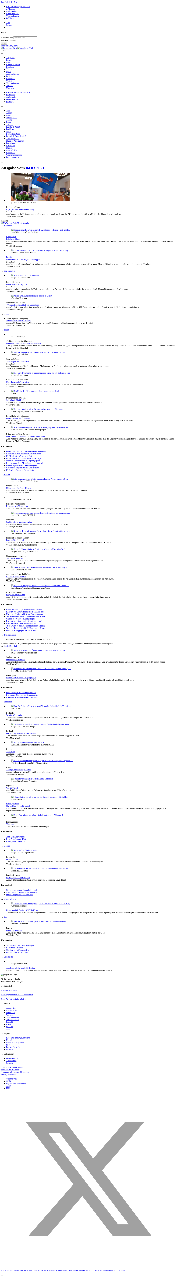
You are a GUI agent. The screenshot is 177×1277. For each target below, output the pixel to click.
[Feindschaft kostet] (40, 230)
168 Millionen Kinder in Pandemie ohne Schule (25, 616)
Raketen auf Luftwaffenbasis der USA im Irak (25, 612)
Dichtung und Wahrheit (15, 659)
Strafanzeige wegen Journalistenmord (21, 890)
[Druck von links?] (24, 850)
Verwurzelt (10, 751)
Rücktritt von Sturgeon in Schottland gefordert (25, 621)
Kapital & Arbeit (13, 64)
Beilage (9, 76)
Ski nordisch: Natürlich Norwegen (20, 945)
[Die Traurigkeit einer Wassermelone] (40, 724)
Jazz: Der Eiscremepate (15, 837)
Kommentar (11, 237)
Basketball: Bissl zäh (14, 948)
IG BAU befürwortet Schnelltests (20, 470)
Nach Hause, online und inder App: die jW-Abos (12, 1068)
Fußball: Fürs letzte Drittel (17, 952)
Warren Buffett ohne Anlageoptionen (21, 678)
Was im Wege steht (14, 715)
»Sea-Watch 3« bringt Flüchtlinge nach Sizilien (25, 626)
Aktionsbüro (11, 11)
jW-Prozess (10, 9)
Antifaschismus (12, 74)
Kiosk (8, 1024)
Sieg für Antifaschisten (15, 595)
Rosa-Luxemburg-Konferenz (18, 6)
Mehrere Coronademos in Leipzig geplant (23, 461)
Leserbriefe (10, 78)
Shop (8, 1045)
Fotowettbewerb (13, 1047)
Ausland (9, 62)
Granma (9, 1049)
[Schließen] (2, 1275)
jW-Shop (9, 18)
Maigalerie (10, 1040)
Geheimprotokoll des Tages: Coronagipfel (23, 259)
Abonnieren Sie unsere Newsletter (15, 1072)
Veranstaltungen (12, 16)
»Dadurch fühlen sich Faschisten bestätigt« (23, 343)
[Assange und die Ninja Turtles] (42, 761)
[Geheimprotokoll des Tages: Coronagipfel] (40, 250)
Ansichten (7, 225)
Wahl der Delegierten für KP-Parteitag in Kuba (25, 628)
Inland (8, 60)
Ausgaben (10, 57)
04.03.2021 (35, 168)
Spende (9, 25)
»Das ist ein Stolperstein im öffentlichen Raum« (25, 436)
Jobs (8, 1029)
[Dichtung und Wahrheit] (39, 650)
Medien (7, 846)
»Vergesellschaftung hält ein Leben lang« (23, 305)
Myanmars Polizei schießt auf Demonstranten (24, 614)
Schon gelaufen (12, 804)
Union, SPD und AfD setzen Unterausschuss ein (26, 451)
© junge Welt (11, 1079)
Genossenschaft (12, 13)
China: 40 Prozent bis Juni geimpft (20, 619)
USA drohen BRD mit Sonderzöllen (21, 693)
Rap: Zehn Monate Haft (16, 839)
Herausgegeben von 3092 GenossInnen (17, 995)
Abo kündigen (12, 1010)
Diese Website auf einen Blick (13, 999)
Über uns (10, 88)
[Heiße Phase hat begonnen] (25, 275)
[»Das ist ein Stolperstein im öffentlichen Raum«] (40, 427)
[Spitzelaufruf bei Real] (35, 391)
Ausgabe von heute (9, 990)
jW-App (9, 1027)
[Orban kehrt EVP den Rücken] (39, 479)
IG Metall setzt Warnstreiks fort (19, 456)
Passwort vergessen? (9, 46)
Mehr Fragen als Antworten (17, 382)
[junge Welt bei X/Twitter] (88, 1266)
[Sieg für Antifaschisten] (40, 585)
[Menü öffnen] (2, 53)
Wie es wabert (12, 788)
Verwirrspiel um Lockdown (17, 361)
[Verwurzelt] (27, 742)
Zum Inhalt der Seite (9, 2)
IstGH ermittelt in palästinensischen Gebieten (24, 609)
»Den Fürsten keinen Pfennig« (18, 321)
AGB (8, 1086)
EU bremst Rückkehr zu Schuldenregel (22, 695)
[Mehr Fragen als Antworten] (41, 373)
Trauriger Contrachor (14, 558)
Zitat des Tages (10, 635)
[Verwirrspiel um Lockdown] (38, 352)
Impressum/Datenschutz (16, 1083)
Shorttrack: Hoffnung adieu (17, 950)
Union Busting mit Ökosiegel (18, 418)
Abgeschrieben (9, 899)
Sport (8, 71)
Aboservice (11, 1008)
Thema (9, 69)
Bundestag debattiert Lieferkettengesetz (22, 465)
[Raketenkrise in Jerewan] (40, 567)
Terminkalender (12, 1020)
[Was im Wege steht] (41, 706)
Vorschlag (10, 824)
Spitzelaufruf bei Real (15, 400)
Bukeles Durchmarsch (15, 540)
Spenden (9, 1063)
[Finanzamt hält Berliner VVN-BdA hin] (40, 903)
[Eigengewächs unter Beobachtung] (40, 200)
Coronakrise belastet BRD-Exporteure (21, 697)
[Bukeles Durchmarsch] (40, 531)
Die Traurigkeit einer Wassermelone (21, 733)
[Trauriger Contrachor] (38, 549)
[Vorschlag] (39, 815)
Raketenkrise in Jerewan (16, 576)
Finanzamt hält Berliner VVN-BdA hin (22, 910)
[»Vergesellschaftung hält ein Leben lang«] (31, 296)
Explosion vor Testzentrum (17, 506)
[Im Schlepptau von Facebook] (41, 868)
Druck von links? (13, 859)
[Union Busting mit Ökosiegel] (39, 409)
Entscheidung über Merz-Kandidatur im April (24, 463)
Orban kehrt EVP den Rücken (18, 488)
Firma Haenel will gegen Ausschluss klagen (24, 458)
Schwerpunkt (9, 271)
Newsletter (10, 1013)
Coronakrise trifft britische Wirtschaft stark (23, 454)
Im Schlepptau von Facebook (18, 877)
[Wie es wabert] (32, 779)
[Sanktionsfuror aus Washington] (40, 513)
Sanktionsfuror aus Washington (19, 522)
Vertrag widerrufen (8, 1074)
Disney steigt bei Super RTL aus (19, 895)
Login (4, 43)
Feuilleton (10, 67)
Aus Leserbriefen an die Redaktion (20, 968)
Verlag (9, 81)
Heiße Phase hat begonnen (17, 284)
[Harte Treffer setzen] (39, 921)
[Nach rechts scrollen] (2, 162)
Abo (8, 23)
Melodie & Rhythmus (15, 1042)
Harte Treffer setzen (14, 930)
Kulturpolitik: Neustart (15, 841)
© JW (8, 1081)
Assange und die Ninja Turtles (18, 770)
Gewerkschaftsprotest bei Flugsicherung (22, 468)
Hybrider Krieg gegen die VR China (21, 630)
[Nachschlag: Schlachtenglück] (40, 797)
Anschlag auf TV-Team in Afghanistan (22, 892)
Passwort (4, 40)
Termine (9, 85)
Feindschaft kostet (13, 239)
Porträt (9, 257)
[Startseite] (17, 48)
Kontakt (9, 1022)
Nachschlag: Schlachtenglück (18, 806)
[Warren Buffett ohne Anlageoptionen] (41, 669)
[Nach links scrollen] (2, 106)
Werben (9, 1015)
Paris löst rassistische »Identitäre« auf (21, 623)
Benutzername (7, 38)
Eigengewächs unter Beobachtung (20, 209)
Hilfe (8, 1088)
